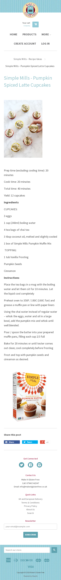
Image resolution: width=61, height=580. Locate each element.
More (46, 34)
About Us (30, 509)
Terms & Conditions (30, 502)
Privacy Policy (30, 506)
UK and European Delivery (31, 499)
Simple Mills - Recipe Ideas (28, 59)
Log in (45, 43)
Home (13, 34)
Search (30, 513)
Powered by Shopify (31, 576)
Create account (25, 43)
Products (29, 34)
